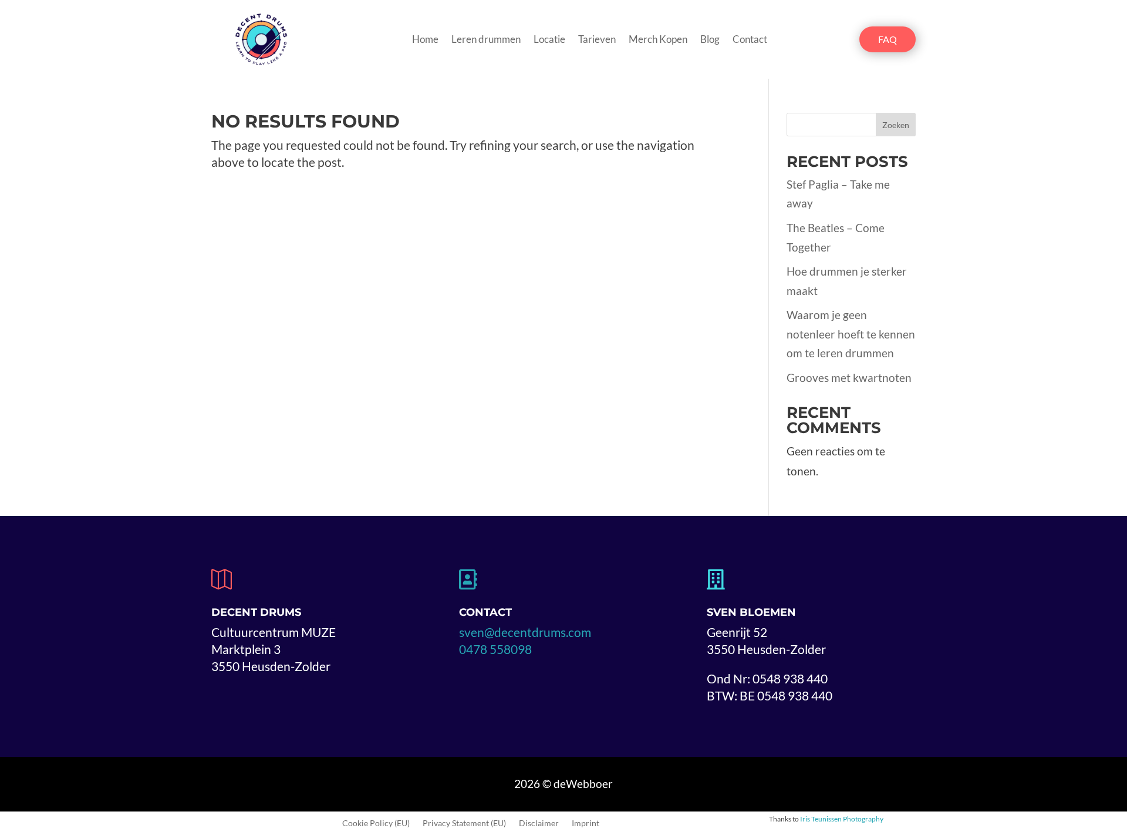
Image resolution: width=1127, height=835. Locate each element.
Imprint (585, 823)
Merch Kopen (658, 40)
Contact (750, 40)
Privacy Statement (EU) (464, 823)
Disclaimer (539, 823)
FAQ (887, 39)
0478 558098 (495, 649)
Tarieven (597, 40)
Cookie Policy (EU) (376, 823)
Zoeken (895, 125)
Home (425, 40)
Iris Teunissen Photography (841, 818)
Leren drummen (486, 40)
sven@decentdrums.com (525, 632)
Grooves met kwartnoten (849, 377)
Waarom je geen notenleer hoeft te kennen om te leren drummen (851, 334)
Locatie (549, 40)
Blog (710, 40)
